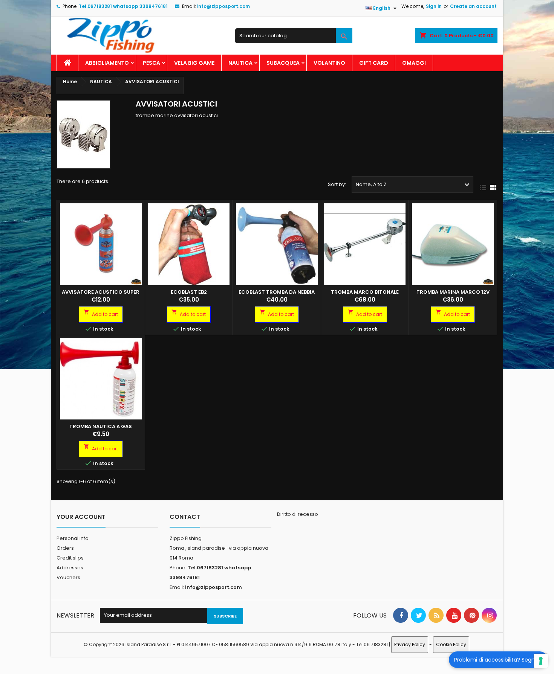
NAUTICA (240, 63)
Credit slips (70, 557)
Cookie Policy (451, 644)
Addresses (70, 567)
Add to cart (101, 313)
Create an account (473, 6)
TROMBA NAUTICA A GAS (100, 426)
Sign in (434, 6)
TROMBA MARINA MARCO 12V (453, 292)
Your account (81, 516)
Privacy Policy (409, 644)
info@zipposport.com (223, 6)
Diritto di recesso (297, 514)
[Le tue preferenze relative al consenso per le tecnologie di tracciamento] (541, 661)
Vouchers (68, 577)
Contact (185, 516)
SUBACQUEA (283, 63)
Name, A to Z (413, 184)
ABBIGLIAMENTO (107, 63)
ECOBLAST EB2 (189, 292)
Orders (65, 548)
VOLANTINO (329, 63)
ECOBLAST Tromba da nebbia (277, 292)
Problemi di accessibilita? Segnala (498, 659)
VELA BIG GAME (194, 63)
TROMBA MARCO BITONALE (365, 292)
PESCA (151, 63)
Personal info (73, 538)
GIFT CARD (373, 63)
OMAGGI (414, 63)
